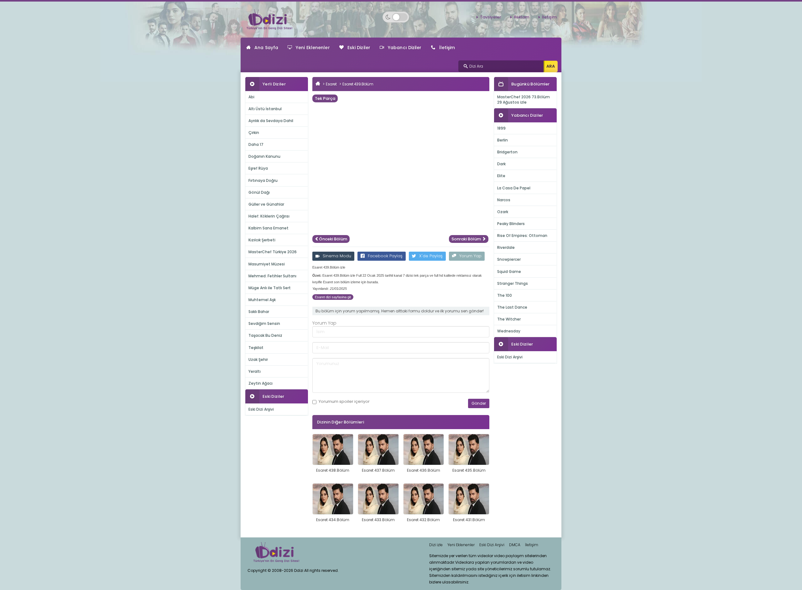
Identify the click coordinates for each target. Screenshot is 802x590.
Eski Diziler (358, 47)
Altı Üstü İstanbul (265, 108)
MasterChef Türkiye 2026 (272, 251)
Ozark (502, 211)
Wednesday (508, 331)
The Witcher (509, 319)
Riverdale (506, 247)
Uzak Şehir (258, 359)
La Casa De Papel (513, 188)
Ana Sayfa (266, 47)
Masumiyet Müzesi (266, 264)
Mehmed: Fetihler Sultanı (272, 276)
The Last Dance (512, 307)
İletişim (549, 17)
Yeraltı (254, 371)
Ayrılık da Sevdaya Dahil (270, 120)
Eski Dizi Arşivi (261, 409)
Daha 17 (255, 144)
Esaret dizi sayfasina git (333, 297)
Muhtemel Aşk (262, 299)
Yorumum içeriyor (344, 401)
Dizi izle (436, 544)
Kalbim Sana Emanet (268, 228)
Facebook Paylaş (385, 256)
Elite (501, 175)
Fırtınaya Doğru (263, 180)
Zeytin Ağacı (260, 383)
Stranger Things (512, 283)
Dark (501, 164)
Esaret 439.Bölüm (357, 84)
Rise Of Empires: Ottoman (522, 235)
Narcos (503, 200)
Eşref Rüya (258, 168)
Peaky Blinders (511, 223)
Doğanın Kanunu (264, 156)
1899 (501, 128)
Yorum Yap (470, 256)
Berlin (502, 140)
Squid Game (509, 271)
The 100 (504, 295)
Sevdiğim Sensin (264, 323)
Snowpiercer (509, 259)
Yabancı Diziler (405, 47)
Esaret (331, 84)
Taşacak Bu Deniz (265, 335)
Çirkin (253, 132)
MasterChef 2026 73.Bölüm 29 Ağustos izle (523, 99)
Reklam (521, 17)
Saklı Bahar (258, 311)
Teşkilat (255, 347)
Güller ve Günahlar (266, 204)
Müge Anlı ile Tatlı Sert (269, 287)
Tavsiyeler (490, 17)
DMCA (514, 544)
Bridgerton (507, 152)
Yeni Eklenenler (313, 47)
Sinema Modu (337, 256)
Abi (251, 97)
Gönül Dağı (259, 192)
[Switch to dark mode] (396, 17)
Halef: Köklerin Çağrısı (268, 216)
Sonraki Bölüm (466, 239)
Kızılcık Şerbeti (261, 240)
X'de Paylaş (431, 256)
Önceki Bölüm (333, 239)
